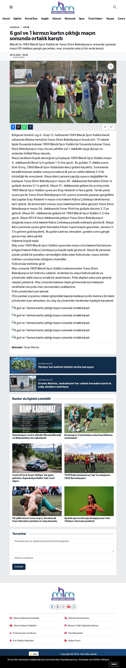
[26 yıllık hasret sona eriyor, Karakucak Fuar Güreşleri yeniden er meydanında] (37, 501)
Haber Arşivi (74, 640)
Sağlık (45, 18)
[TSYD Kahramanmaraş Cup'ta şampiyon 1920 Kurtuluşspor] (89, 458)
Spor (82, 18)
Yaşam (110, 18)
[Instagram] (63, 606)
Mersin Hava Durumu (79, 618)
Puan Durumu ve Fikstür (24, 633)
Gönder (19, 566)
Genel (6, 18)
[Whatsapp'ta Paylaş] (24, 127)
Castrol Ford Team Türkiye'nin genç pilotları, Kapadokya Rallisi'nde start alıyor (33, 478)
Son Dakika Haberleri (23, 640)
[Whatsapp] (74, 606)
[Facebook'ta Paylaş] (13, 127)
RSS (35, 654)
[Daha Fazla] (30, 127)
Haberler (14, 27)
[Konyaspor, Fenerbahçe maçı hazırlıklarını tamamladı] (89, 418)
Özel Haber (95, 18)
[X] (57, 606)
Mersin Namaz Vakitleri (25, 625)
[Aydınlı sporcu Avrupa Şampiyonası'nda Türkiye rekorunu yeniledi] (89, 501)
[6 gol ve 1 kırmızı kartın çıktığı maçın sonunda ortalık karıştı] (63, 92)
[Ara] (114, 8)
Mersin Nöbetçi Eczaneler (26, 618)
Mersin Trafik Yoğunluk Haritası (83, 625)
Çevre (121, 18)
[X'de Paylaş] (18, 127)
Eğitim (17, 18)
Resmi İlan (31, 18)
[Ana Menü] (11, 7)
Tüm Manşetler (75, 633)
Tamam (114, 664)
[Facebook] (52, 606)
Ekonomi (70, 18)
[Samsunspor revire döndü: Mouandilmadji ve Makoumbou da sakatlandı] (37, 418)
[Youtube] (68, 606)
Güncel (56, 18)
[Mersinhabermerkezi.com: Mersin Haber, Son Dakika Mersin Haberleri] (62, 7)
